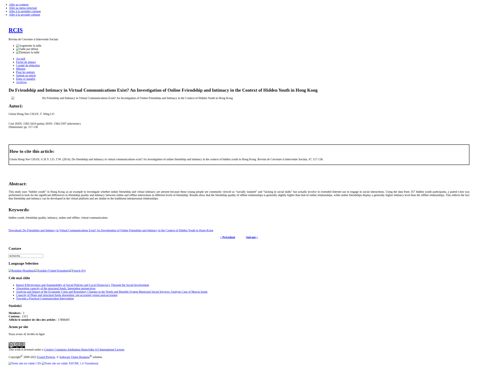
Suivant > (252, 237)
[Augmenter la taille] (28, 45)
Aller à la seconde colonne (24, 14)
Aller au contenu (19, 4)
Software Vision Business (74, 357)
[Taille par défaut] (27, 49)
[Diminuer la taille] (27, 52)
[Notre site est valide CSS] (25, 363)
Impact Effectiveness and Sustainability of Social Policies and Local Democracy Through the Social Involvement (82, 285)
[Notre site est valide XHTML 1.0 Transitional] (70, 363)
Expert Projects (46, 357)
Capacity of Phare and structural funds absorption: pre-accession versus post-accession (66, 295)
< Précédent (227, 237)
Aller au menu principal (23, 8)
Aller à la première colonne (25, 11)
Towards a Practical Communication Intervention (45, 298)
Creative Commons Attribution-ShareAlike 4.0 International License (84, 349)
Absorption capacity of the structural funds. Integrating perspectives (55, 288)
